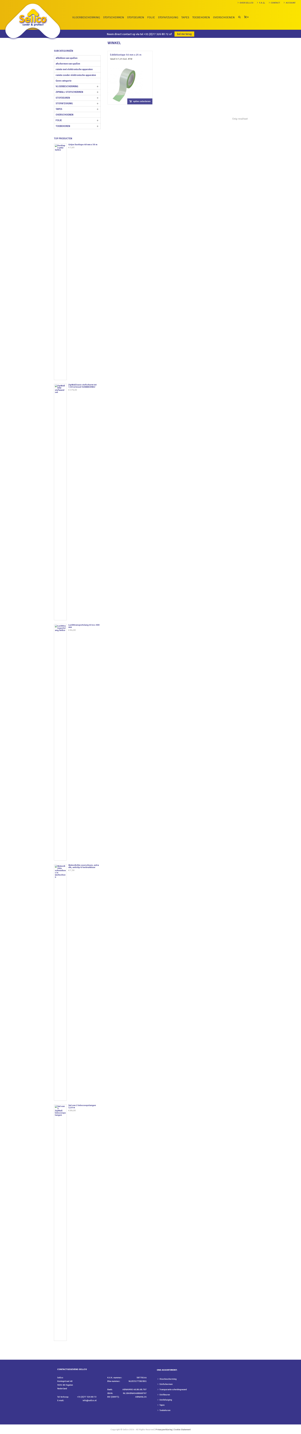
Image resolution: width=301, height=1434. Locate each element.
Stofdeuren (164, 1394)
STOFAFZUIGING (168, 17)
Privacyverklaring (164, 1429)
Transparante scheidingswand (173, 1389)
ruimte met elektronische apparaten (74, 69)
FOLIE (151, 17)
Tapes (162, 1405)
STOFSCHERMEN (113, 17)
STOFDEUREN (135, 17)
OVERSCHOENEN (224, 17)
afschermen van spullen (68, 63)
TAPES (185, 17)
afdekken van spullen (66, 58)
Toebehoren (164, 1410)
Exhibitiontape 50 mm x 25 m (125, 54)
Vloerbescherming (168, 1379)
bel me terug (184, 34)
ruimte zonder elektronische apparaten (76, 75)
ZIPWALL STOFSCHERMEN (69, 92)
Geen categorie (63, 80)
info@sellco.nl (90, 1400)
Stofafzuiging (165, 1399)
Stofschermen (166, 1384)
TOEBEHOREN (201, 17)
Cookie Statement (182, 1429)
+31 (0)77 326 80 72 (156, 34)
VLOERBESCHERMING (86, 17)
